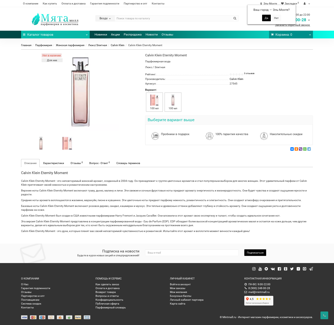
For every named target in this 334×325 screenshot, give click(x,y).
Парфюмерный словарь (110, 307)
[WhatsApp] (305, 149)
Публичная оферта (107, 303)
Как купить (50, 3)
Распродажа (133, 34)
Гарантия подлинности (104, 3)
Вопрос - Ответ (99, 163)
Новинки (101, 34)
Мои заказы (177, 288)
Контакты (158, 3)
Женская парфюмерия (70, 45)
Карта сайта (177, 303)
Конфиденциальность (109, 299)
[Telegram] (309, 149)
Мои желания (178, 292)
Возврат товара (105, 292)
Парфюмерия (43, 45)
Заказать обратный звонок (292, 24)
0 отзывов (249, 73)
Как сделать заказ (107, 284)
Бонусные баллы (180, 295)
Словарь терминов (128, 163)
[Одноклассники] (296, 149)
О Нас (24, 284)
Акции (115, 34)
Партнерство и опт (135, 3)
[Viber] (300, 149)
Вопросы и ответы (107, 295)
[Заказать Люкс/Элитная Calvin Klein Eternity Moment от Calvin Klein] (41, 143)
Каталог (40, 34)
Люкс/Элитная (97, 45)
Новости (152, 34)
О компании (30, 3)
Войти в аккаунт (180, 284)
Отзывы (167, 34)
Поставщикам (30, 299)
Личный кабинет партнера (187, 299)
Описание (30, 163)
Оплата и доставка (73, 3)
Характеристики (53, 163)
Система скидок (31, 303)
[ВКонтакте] (292, 149)
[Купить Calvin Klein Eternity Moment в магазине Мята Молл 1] (67, 143)
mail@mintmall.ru (259, 292)
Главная (26, 45)
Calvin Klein (117, 45)
